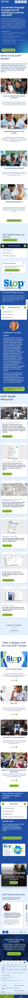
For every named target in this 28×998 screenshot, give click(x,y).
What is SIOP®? (14, 785)
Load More (13, 630)
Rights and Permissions (19, 985)
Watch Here (8, 436)
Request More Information (14, 220)
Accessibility (4, 985)
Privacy (2, 992)
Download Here (9, 580)
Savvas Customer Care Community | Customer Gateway (11, 980)
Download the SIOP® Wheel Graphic (12, 838)
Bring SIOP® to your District (12, 270)
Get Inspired (14, 882)
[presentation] (3, 932)
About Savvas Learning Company (7, 977)
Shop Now (21, 997)
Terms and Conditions (19, 990)
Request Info (7, 997)
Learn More (8, 474)
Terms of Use (17, 988)
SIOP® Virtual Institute (8, 50)
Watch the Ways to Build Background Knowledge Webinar (13, 389)
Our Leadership (4, 978)
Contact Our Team (14, 954)
